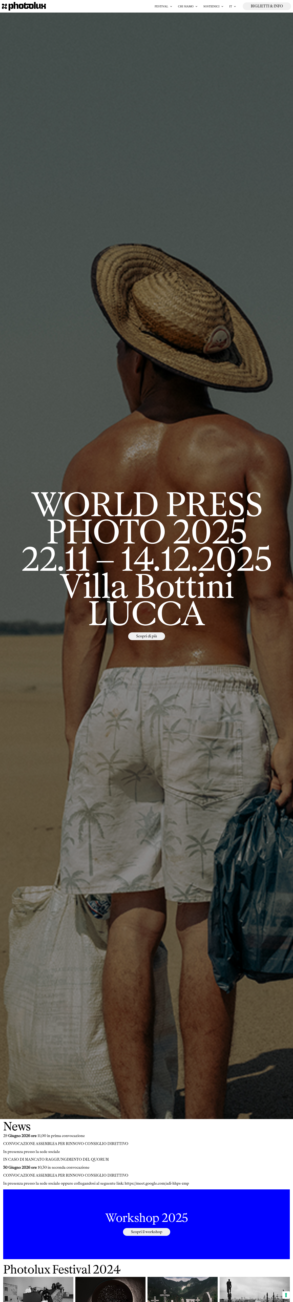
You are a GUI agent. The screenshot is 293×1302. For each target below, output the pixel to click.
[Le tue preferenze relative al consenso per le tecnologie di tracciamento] (286, 1295)
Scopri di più (146, 636)
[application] (170, 6)
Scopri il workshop (146, 1232)
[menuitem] (232, 6)
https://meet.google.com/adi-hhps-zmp (157, 1183)
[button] (267, 6)
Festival (161, 6)
